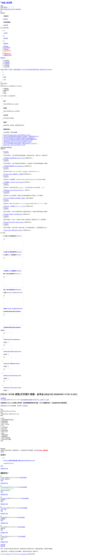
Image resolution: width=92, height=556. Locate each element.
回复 (2, 466)
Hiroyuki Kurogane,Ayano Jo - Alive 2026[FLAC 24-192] (16, 135)
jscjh (3, 527)
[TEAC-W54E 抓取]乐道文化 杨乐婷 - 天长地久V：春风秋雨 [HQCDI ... (21, 136)
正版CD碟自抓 (17, 69)
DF (15, 9)
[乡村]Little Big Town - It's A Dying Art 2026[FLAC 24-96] (17, 142)
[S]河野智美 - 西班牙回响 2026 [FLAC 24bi (14, 158)
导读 (6, 49)
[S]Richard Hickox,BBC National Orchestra (13, 222)
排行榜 (7, 53)
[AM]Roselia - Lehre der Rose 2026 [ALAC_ (13, 190)
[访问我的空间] (1, 82)
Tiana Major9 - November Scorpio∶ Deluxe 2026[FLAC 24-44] (17, 140)
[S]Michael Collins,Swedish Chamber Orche (12, 375)
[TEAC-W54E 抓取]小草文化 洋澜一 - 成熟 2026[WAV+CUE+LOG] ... (20, 143)
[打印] (35, 399)
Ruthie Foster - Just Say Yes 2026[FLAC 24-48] (14, 144)
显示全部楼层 (24, 399)
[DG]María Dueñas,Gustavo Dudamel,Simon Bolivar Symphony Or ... (19, 137)
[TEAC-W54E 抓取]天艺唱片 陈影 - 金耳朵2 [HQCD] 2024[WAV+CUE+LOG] (19, 460)
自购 (17, 9)
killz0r (3, 536)
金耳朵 (2, 451)
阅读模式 (30, 399)
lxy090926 (4, 83)
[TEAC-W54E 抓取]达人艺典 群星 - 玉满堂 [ (14, 198)
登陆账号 (5, 19)
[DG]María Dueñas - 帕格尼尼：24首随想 (13, 174)
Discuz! (8, 554)
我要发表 (3, 57)
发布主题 (3, 544)
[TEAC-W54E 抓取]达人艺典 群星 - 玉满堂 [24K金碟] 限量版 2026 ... (20, 139)
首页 (5, 46)
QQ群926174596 (7, 55)
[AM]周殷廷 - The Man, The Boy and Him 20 (14, 182)
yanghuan (4, 508)
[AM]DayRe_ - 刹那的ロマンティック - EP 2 (14, 206)
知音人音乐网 (4, 69)
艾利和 (5, 9)
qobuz (12, 9)
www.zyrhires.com (23, 554)
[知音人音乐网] (6, 3)
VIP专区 (10, 69)
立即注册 (5, 25)
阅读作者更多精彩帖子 (6, 147)
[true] (1, 8)
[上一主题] (40, 399)
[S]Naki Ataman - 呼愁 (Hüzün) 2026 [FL (13, 230)
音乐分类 (6, 47)
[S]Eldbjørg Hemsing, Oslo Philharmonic (12, 214)
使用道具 (3, 468)
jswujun (4, 477)
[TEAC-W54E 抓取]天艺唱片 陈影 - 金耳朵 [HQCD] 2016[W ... (37, 69)
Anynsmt (4, 487)
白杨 (3, 517)
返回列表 (3, 546)
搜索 (2, 5)
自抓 (19, 9)
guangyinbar (5, 498)
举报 (6, 468)
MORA (9, 9)
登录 (5, 405)
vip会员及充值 (7, 50)
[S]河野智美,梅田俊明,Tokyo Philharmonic (13, 166)
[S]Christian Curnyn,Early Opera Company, (12, 387)
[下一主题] (46, 399)
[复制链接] (3, 398)
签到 (4, 52)
